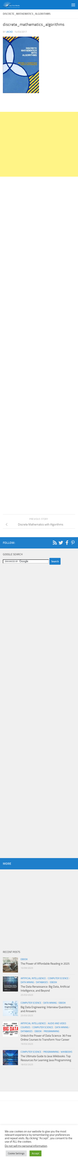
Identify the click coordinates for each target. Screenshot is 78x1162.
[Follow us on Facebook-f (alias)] (67, 542)
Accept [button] (35, 1153)
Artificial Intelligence (33, 978)
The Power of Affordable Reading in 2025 (45, 963)
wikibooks (66, 1052)
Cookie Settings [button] (16, 1153)
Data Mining (27, 982)
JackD (9, 31)
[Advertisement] (39, 144)
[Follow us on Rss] (54, 542)
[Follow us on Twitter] (60, 542)
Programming (51, 1031)
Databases (42, 982)
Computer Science (58, 978)
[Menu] (73, 4)
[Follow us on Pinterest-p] (73, 542)
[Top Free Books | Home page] (14, 5)
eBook (24, 959)
